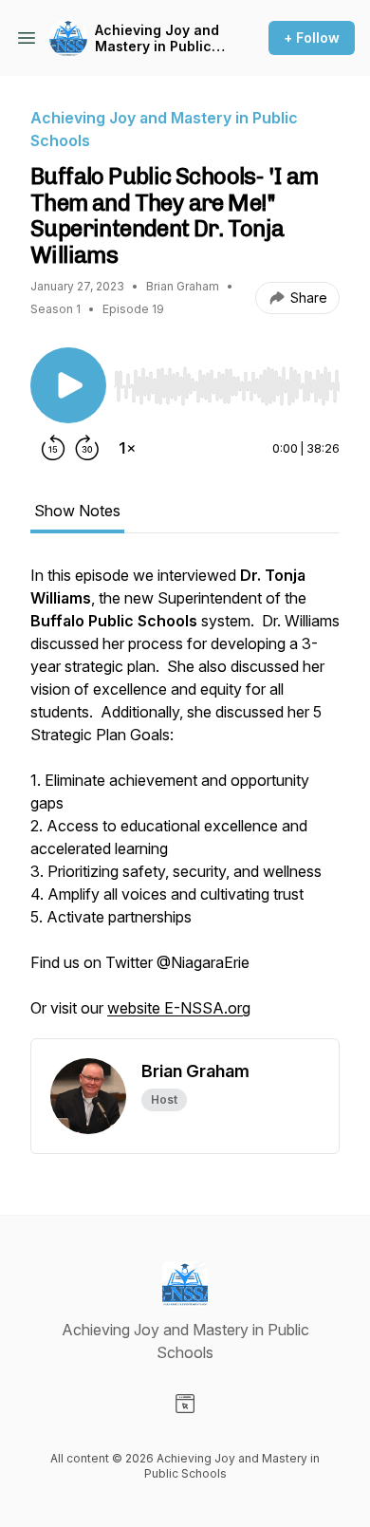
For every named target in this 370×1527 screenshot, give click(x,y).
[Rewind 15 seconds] (53, 448)
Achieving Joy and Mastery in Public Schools (157, 38)
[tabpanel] (185, 801)
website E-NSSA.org (178, 1007)
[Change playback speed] (127, 448)
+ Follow (312, 37)
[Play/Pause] (68, 385)
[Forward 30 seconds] (87, 448)
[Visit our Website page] (185, 1403)
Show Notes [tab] (77, 510)
